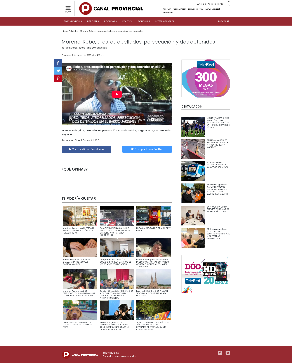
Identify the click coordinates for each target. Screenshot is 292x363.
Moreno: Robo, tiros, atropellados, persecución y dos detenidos (111, 31)
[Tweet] (58, 71)
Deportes (93, 21)
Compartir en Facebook (87, 149)
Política (127, 21)
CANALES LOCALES (211, 9)
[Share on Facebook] (58, 63)
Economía (110, 21)
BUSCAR (222, 21)
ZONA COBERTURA (195, 9)
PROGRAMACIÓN (180, 9)
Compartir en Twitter (148, 149)
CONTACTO (168, 13)
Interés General (164, 21)
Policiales (144, 21)
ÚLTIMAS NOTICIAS (72, 21)
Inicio (64, 31)
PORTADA (167, 9)
